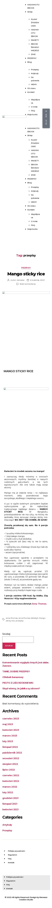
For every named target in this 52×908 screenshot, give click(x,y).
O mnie (34, 107)
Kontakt (31, 92)
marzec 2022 (9, 786)
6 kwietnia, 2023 (37, 280)
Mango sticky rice (26, 273)
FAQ (33, 225)
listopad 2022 (10, 747)
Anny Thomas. (39, 604)
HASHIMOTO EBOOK (35, 33)
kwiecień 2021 (10, 809)
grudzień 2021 (10, 798)
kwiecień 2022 (10, 781)
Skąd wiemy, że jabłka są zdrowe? (21, 688)
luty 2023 (7, 741)
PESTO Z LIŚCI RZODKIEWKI (17, 683)
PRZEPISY (31, 58)
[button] (32, 121)
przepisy (19, 621)
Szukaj (6, 633)
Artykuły (34, 73)
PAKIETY (35, 40)
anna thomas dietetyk (28, 618)
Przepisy (35, 69)
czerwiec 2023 (10, 718)
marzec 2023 (9, 735)
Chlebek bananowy (12, 677)
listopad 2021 (9, 804)
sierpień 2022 (10, 764)
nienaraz (20, 280)
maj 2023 (7, 724)
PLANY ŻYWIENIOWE (35, 22)
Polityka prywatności (16, 851)
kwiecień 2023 (10, 730)
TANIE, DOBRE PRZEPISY (16, 671)
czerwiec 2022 (10, 775)
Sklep (30, 12)
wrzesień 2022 (10, 758)
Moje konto (32, 114)
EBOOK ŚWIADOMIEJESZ (35, 47)
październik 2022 (12, 752)
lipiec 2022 (8, 769)
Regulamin (12, 855)
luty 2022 (7, 792)
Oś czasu (31, 206)
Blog (29, 62)
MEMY (34, 202)
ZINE (33, 175)
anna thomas (12, 618)
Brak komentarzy (28, 284)
